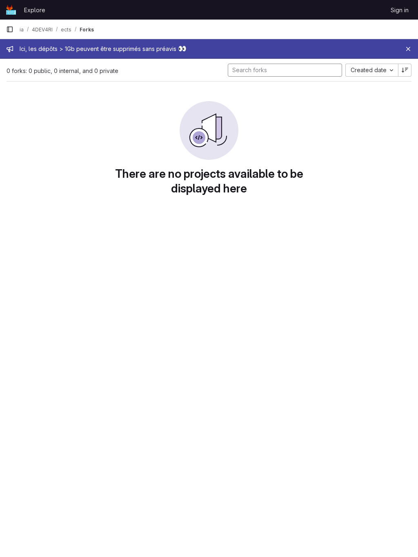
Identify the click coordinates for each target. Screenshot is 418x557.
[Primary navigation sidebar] (9, 29)
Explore (34, 10)
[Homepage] (11, 9)
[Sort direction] (404, 70)
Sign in (400, 10)
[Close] (408, 49)
